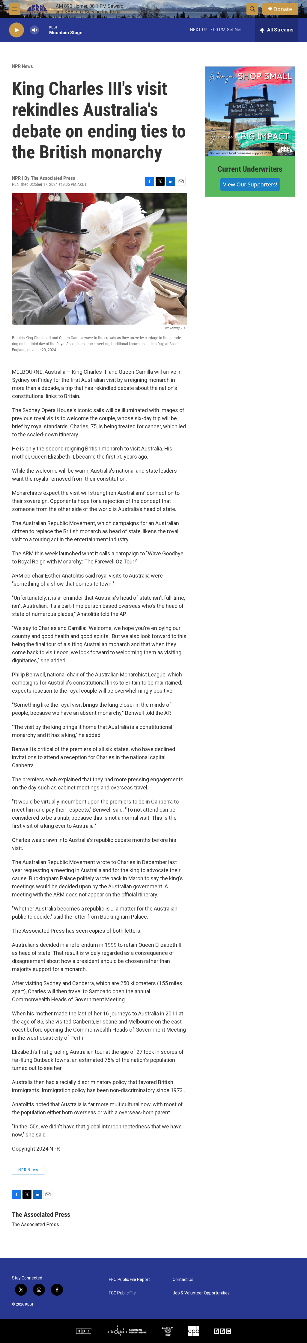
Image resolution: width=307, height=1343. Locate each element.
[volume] (34, 30)
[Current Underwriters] (250, 111)
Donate (282, 9)
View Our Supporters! (250, 184)
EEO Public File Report (129, 1279)
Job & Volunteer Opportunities (201, 1293)
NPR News (22, 66)
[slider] (44, 30)
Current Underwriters (250, 169)
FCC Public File (122, 1293)
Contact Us (183, 1279)
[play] (16, 30)
